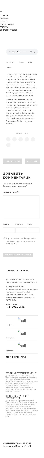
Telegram (9, 350)
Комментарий (11, 192)
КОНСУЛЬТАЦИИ (7, 24)
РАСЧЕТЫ (4, 27)
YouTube (9, 325)
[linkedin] (20, 139)
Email (19, 224)
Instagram (10, 338)
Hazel (21, 62)
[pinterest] (26, 139)
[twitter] (14, 139)
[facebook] (8, 139)
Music (31, 62)
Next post (32, 161)
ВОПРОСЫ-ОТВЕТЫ (8, 30)
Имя (6, 224)
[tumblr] (33, 139)
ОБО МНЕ (4, 18)
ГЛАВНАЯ (4, 15)
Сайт (30, 224)
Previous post (13, 161)
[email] (8, 145)
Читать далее (11, 304)
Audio (8, 67)
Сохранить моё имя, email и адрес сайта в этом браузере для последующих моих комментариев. (21, 240)
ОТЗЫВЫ (3, 21)
